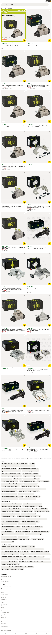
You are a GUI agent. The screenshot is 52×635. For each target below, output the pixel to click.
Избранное (26, 633)
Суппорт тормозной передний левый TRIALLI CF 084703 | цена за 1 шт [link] (38, 288)
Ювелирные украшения (5, 619)
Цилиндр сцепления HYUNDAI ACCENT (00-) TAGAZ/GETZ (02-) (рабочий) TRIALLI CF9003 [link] (38, 450)
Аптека (2, 602)
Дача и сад (3, 607)
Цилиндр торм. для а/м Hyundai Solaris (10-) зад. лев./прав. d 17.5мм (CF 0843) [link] (13, 248)
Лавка (15, 633)
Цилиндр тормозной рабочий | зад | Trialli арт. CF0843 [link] (12, 206)
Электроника (3, 597)
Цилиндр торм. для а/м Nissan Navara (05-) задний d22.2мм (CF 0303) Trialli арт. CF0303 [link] (38, 330)
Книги (2, 609)
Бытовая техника (4, 594)
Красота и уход (4, 604)
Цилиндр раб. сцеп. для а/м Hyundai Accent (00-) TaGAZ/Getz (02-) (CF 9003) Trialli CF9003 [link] (36, 248)
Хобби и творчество (5, 605)
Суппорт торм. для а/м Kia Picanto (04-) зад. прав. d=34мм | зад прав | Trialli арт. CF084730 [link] (13, 450)
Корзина (36, 633)
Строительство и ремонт (5, 615)
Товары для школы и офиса (6, 610)
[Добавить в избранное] (24, 10)
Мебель (2, 592)
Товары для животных (5, 614)
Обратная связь (4, 623)
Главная (5, 633)
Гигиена (2, 595)
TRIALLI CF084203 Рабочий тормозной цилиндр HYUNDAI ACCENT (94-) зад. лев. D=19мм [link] (13, 86)
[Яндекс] (9, 630)
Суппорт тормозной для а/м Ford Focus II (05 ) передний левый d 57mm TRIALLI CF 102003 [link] (37, 370)
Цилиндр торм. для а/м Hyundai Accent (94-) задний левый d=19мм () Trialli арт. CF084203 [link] (38, 126)
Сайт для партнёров (5, 581)
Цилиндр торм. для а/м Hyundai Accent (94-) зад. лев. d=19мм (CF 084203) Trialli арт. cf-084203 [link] (13, 167)
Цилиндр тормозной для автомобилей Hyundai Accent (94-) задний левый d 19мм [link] (13, 126)
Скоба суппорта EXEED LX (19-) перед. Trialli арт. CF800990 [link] (38, 410)
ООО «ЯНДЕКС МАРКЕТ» (9, 628)
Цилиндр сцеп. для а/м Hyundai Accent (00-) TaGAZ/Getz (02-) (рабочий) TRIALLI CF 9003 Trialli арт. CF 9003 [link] (13, 411)
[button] (50, 5)
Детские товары (4, 617)
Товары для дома (4, 600)
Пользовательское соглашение (7, 621)
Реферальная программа (6, 586)
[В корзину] (24, 40)
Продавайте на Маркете (5, 578)
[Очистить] (47, 4)
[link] (14, 464)
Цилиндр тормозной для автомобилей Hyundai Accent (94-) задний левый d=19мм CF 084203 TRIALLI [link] (13, 45)
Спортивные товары (5, 612)
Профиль (47, 633)
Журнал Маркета (4, 626)
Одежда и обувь (4, 599)
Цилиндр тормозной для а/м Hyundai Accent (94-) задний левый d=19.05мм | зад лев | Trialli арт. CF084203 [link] (38, 86)
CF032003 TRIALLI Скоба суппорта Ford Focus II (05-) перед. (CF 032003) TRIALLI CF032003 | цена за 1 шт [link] (38, 207)
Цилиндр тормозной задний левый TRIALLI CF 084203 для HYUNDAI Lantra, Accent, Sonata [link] (38, 45)
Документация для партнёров (7, 579)
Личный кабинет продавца (6, 576)
